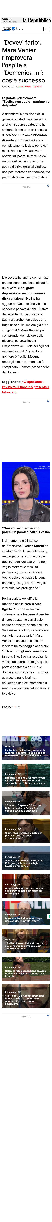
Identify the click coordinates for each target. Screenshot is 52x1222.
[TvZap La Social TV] (12, 28)
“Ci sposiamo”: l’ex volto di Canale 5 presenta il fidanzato (25, 387)
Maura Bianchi (24, 86)
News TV (37, 86)
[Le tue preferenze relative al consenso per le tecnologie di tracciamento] (49, 916)
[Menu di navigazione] (46, 29)
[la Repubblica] (37, 21)
